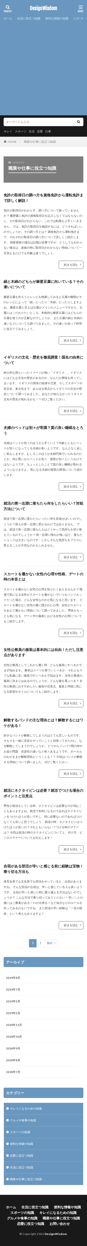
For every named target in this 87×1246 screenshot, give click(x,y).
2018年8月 (13, 1060)
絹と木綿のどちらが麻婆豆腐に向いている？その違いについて (43, 284)
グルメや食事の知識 (23, 1120)
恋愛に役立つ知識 (21, 1155)
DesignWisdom (43, 8)
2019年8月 (13, 978)
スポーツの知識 (20, 1132)
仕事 (48, 131)
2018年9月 (13, 1048)
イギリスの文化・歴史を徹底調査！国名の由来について (43, 360)
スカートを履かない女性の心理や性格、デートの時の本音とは (43, 576)
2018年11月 (14, 1025)
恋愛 (40, 131)
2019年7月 (13, 989)
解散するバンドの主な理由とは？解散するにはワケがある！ (43, 723)
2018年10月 (14, 1036)
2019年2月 (13, 1013)
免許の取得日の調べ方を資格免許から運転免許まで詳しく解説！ (43, 198)
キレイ (8, 131)
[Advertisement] (43, 67)
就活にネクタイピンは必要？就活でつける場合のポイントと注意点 (43, 793)
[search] (78, 122)
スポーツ (20, 131)
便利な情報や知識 (56, 18)
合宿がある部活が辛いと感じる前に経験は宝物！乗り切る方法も (43, 869)
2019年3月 (13, 1001)
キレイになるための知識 (26, 1108)
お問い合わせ (60, 1223)
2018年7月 (13, 1072)
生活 (32, 131)
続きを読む (71, 264)
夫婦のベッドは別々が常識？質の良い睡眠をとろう (43, 430)
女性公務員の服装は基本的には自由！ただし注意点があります (43, 652)
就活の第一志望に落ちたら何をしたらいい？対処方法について (43, 506)
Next (50, 943)
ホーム (8, 18)
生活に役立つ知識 (28, 18)
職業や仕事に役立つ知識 (40, 141)
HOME (12, 141)
